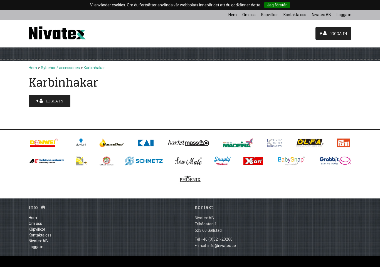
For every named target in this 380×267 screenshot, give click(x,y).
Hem (33, 68)
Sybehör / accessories (60, 68)
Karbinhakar (94, 68)
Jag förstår (277, 5)
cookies (118, 5)
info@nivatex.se (222, 245)
